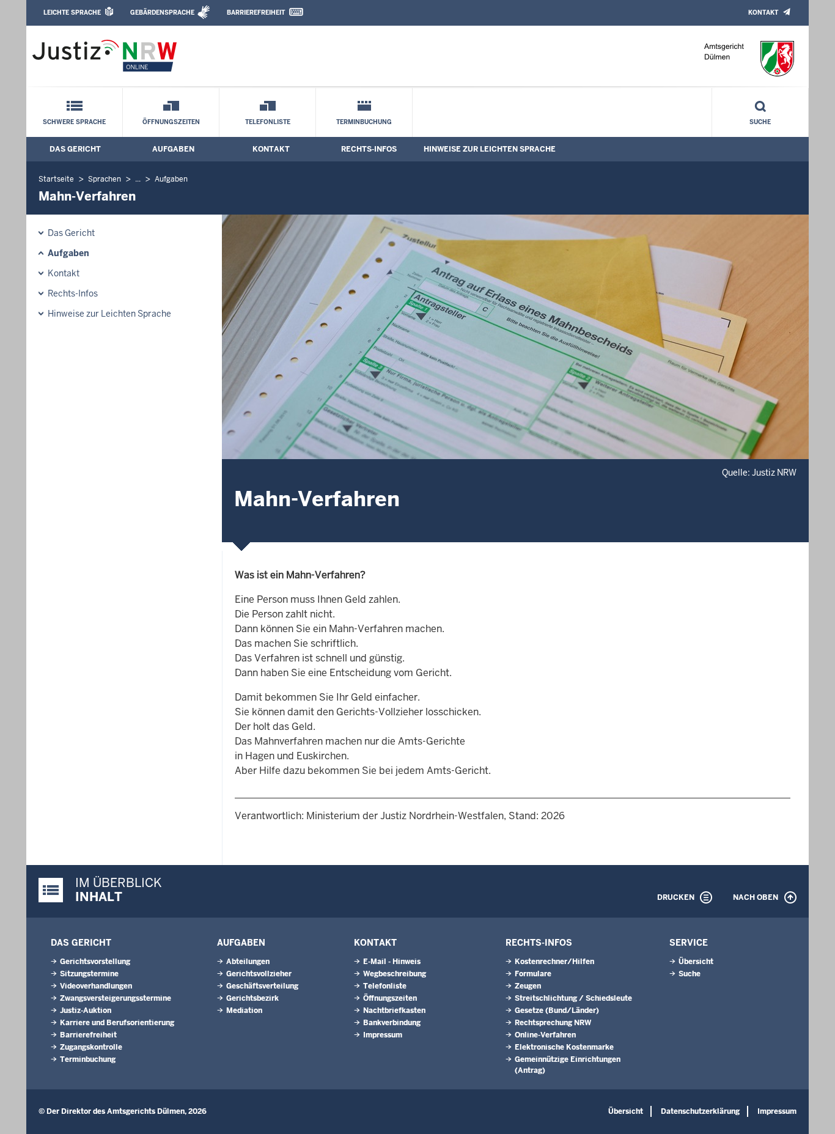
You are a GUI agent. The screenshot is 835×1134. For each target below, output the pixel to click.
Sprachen (104, 179)
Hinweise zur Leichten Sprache (490, 149)
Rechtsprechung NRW (553, 1023)
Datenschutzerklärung (700, 1111)
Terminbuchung (364, 122)
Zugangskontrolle (91, 1047)
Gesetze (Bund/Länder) (557, 1010)
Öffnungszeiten (171, 122)
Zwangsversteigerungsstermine (115, 998)
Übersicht (696, 961)
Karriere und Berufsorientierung (117, 1023)
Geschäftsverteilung (262, 986)
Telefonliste (267, 122)
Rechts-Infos (369, 149)
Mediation (244, 1010)
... (138, 179)
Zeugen (528, 986)
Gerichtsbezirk (252, 998)
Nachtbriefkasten (394, 1010)
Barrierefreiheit (256, 13)
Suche (760, 122)
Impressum (382, 1035)
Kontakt (763, 13)
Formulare (533, 974)
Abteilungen (248, 961)
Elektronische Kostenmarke (564, 1047)
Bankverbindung (392, 1023)
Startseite (56, 179)
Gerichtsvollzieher (259, 974)
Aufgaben (173, 149)
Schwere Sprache (74, 122)
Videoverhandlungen (96, 986)
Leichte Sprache (72, 13)
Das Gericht (75, 149)
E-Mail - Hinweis (392, 961)
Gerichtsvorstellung (95, 961)
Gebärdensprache (162, 13)
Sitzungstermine (89, 974)
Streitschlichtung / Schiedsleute (573, 998)
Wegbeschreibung (394, 974)
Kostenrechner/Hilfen (554, 961)
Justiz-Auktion (85, 1010)
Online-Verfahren (545, 1035)
